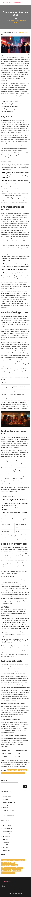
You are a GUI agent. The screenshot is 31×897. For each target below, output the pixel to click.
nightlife (5, 799)
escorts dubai (7, 796)
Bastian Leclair (22, 32)
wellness (5, 807)
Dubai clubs (19, 868)
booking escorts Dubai (8, 873)
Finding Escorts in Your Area (10, 106)
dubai (13, 860)
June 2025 (6, 842)
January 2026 (7, 826)
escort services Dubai (8, 863)
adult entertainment (9, 802)
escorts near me (12, 770)
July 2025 (5, 839)
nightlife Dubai (16, 870)
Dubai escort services (8, 868)
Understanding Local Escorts (10, 101)
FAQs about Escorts (7, 111)
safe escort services (18, 773)
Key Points (5, 99)
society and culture (8, 813)
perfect (26, 400)
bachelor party (6, 870)
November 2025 (7, 831)
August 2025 (6, 836)
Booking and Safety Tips (9, 109)
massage (6, 805)
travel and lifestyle (8, 810)
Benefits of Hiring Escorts (9, 104)
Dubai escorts (21, 860)
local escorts (22, 770)
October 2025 (7, 834)
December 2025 (7, 828)
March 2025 (6, 850)
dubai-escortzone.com (8, 889)
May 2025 (5, 845)
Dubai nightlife (6, 860)
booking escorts (6, 773)
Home (15, 18)
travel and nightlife (8, 815)
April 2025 (6, 847)
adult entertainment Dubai (9, 865)
